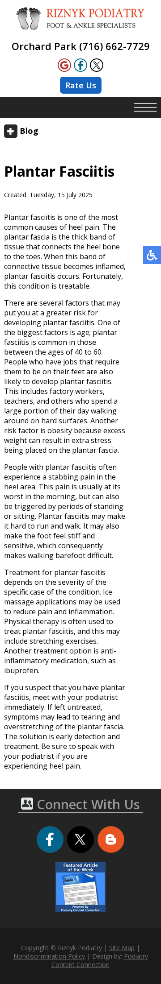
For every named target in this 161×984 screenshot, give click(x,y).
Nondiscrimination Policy (49, 956)
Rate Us (80, 85)
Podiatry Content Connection (99, 960)
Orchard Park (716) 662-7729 (81, 46)
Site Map (122, 947)
